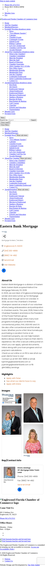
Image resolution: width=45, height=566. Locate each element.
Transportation (14, 109)
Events (18, 29)
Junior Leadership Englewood (20, 79)
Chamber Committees (17, 56)
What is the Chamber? (17, 54)
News (11, 31)
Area (18, 83)
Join (11, 25)
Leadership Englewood (17, 76)
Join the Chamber (15, 74)
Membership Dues (16, 72)
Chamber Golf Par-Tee (17, 48)
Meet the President (16, 58)
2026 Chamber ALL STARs (19, 66)
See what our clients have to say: (21, 381)
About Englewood (16, 91)
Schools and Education (17, 107)
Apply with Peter (13, 378)
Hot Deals (13, 85)
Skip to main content (7, 1)
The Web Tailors (34, 565)
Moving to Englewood (17, 95)
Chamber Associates (16, 64)
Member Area (10, 13)
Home (7, 23)
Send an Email (24, 484)
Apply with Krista (13, 384)
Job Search (13, 87)
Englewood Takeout (16, 89)
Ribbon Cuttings (15, 44)
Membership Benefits (17, 70)
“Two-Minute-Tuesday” (18, 33)
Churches (12, 105)
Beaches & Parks (15, 99)
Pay (6, 15)
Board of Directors (16, 62)
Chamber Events (15, 37)
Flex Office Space (15, 68)
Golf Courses (14, 103)
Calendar (12, 35)
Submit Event (14, 41)
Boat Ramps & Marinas (17, 101)
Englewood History (16, 93)
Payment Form (10, 114)
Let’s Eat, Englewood (17, 46)
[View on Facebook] (4, 272)
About (19, 52)
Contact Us (13, 81)
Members (11, 27)
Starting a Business (16, 97)
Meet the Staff (14, 60)
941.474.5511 (12, 5)
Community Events (16, 39)
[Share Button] (4, 236)
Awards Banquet (15, 50)
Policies (7, 559)
